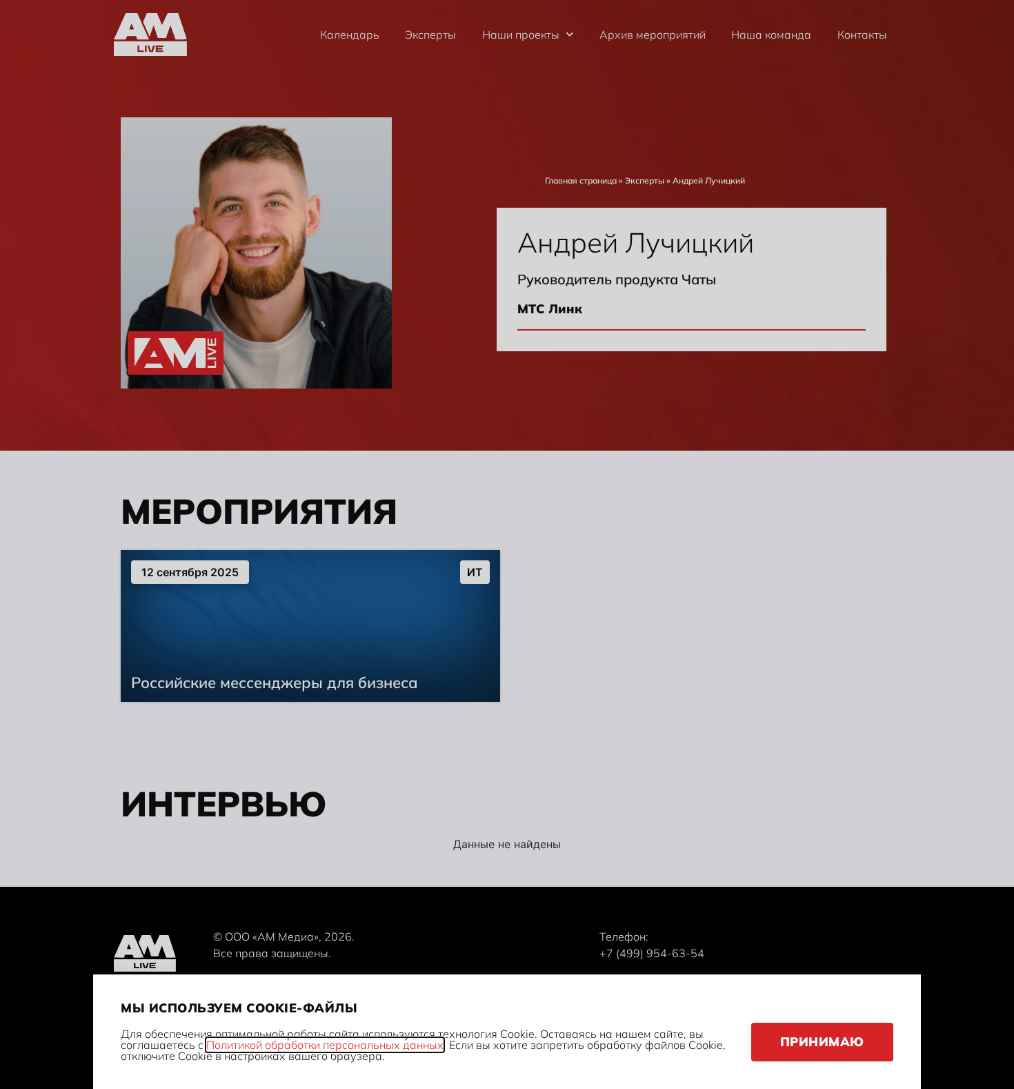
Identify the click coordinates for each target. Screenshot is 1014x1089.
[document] (507, 544)
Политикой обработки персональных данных (325, 1045)
